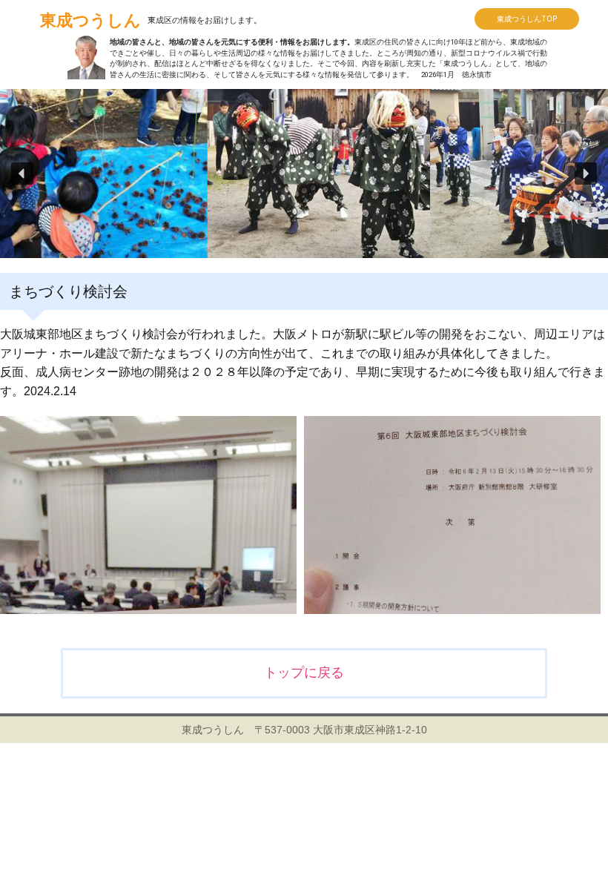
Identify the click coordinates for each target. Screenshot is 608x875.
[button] (22, 173)
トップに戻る (304, 672)
